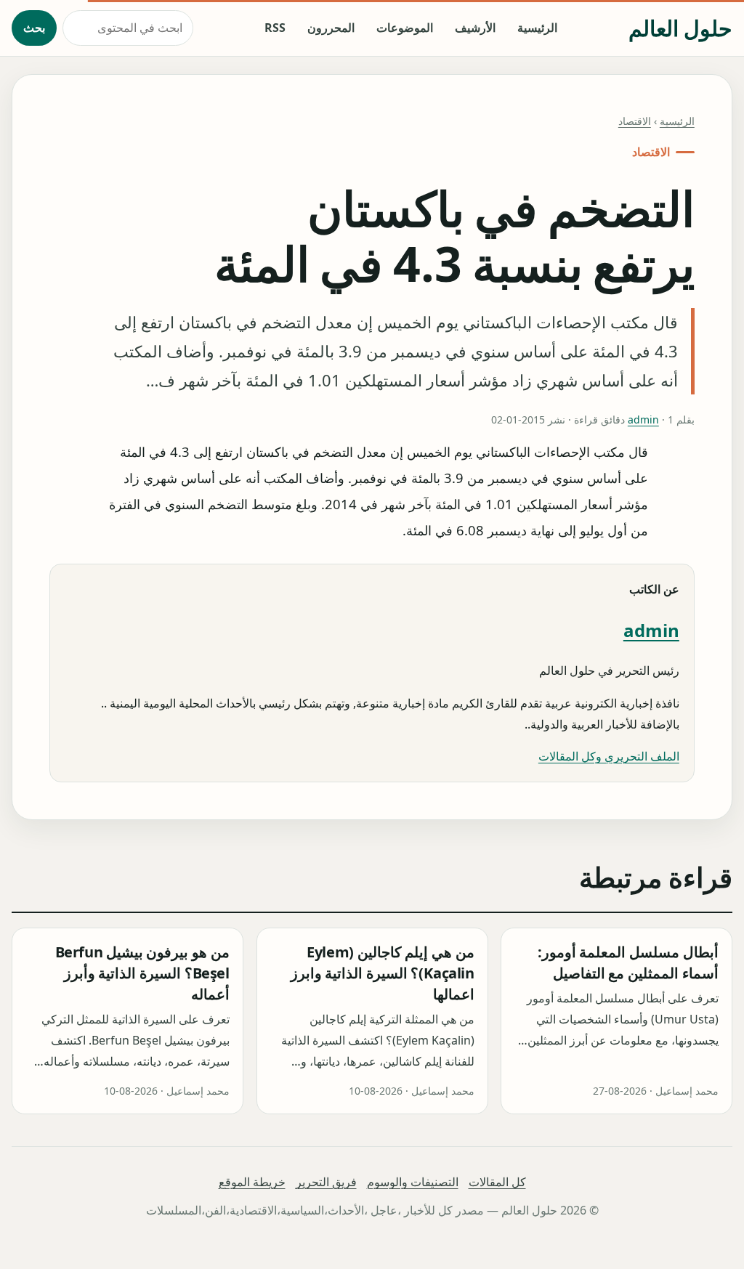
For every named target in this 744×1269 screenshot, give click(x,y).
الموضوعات (404, 28)
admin (643, 419)
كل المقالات (497, 1182)
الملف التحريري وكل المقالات (608, 756)
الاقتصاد (634, 121)
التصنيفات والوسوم (412, 1182)
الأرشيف (475, 28)
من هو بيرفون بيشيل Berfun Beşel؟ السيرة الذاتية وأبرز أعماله (142, 974)
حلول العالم (680, 28)
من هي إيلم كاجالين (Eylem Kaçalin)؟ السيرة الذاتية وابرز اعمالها (382, 974)
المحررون (331, 28)
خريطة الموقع (252, 1182)
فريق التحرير (326, 1182)
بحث (34, 28)
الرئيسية (537, 28)
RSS (275, 28)
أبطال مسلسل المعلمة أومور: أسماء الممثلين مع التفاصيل (628, 963)
